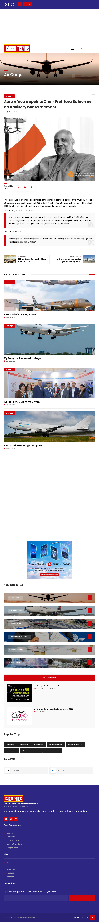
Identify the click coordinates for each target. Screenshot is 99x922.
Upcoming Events (49, 677)
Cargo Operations (75, 744)
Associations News (14, 844)
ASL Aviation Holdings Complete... (24, 445)
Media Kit (10, 873)
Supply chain (38, 744)
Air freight (24, 744)
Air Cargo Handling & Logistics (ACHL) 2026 (53, 709)
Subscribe (82, 898)
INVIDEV (85, 917)
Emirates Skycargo (52, 750)
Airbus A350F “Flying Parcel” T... (22, 314)
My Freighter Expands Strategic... (23, 358)
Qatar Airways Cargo (31, 750)
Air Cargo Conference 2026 (46, 686)
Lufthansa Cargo (55, 744)
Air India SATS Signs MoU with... (22, 401)
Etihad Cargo (12, 750)
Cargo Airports (13, 840)
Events (9, 866)
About (9, 862)
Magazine (11, 869)
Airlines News (12, 837)
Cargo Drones (12, 847)
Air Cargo (9, 96)
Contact (10, 877)
